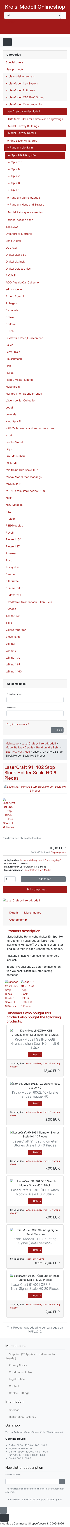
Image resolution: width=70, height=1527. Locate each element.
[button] (42, 30)
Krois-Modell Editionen (20, 90)
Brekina (10, 324)
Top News (12, 227)
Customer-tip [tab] (18, 919)
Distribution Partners (22, 1417)
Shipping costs (58, 852)
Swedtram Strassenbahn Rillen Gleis (29, 602)
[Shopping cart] (62, 30)
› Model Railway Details (21, 133)
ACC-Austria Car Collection (23, 282)
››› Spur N (14, 169)
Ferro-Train (13, 352)
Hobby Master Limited (20, 379)
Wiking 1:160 (14, 671)
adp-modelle (14, 289)
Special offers (14, 62)
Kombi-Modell (15, 442)
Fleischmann (14, 359)
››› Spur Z (14, 176)
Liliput (9, 449)
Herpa (9, 372)
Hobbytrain (13, 386)
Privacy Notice (17, 1365)
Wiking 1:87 (13, 664)
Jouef (9, 407)
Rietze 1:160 (13, 539)
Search (10, 22)
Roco (9, 560)
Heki (8, 366)
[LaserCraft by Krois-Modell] (21, 900)
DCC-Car (11, 247)
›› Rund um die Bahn (20, 147)
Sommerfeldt (14, 588)
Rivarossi (11, 553)
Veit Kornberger (16, 630)
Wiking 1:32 (13, 657)
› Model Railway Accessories (24, 212)
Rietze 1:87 (13, 546)
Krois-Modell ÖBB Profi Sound (25, 97)
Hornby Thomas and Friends (24, 393)
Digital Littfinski (15, 261)
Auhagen (11, 303)
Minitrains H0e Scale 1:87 (22, 470)
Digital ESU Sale (16, 254)
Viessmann (13, 636)
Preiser (10, 518)
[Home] (32, 30)
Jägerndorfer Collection (21, 400)
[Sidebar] (60, 41)
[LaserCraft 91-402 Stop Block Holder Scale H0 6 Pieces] (35, 788)
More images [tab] (32, 912)
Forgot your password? (17, 724)
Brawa (10, 317)
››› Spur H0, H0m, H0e (22, 155)
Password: (11, 707)
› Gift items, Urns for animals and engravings (34, 119)
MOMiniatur (13, 484)
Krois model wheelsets (20, 76)
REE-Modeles (14, 525)
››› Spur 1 (13, 190)
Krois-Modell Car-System (22, 83)
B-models (12, 310)
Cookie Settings (18, 1393)
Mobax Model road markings (24, 477)
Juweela (11, 414)
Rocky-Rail (12, 567)
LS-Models (13, 463)
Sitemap (13, 1410)
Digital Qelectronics (18, 268)
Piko (8, 511)
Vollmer (10, 643)
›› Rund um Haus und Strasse (25, 204)
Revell (10, 532)
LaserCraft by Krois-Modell (23, 111)
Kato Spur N (13, 421)
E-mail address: (14, 694)
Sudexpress (13, 595)
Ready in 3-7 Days (34, 1258)
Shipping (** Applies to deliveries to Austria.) (30, 1356)
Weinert (11, 650)
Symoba (11, 609)
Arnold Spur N (15, 296)
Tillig (9, 622)
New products (15, 69)
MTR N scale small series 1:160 (25, 491)
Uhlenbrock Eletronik (19, 233)
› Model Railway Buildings (22, 126)
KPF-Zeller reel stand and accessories (30, 428)
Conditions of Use (20, 1372)
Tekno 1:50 (13, 616)
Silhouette (12, 581)
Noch (9, 497)
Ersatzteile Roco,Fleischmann (24, 338)
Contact (13, 1386)
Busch (10, 331)
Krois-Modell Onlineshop (35, 7)
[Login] (62, 1481)
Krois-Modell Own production (24, 104)
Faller (9, 345)
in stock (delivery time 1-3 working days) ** (42, 860)
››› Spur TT (15, 162)
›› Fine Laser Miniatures (22, 140)
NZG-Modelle (14, 504)
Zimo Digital (13, 241)
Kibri (9, 435)
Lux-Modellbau (15, 456)
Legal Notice (16, 1379)
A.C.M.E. (11, 275)
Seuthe (10, 574)
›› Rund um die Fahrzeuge (23, 197)
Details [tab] (13, 912)
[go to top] (3, 1510)
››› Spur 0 (14, 183)
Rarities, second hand (19, 220)
